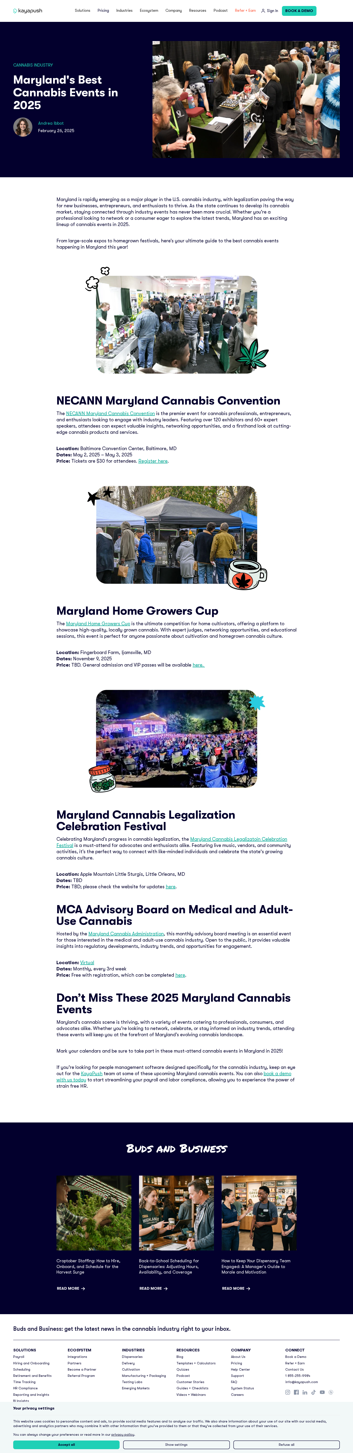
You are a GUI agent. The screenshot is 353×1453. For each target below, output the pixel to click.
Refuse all (286, 1445)
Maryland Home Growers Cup (98, 623)
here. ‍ (199, 665)
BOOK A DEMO (299, 11)
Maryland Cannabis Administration (126, 934)
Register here (153, 461)
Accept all (66, 1445)
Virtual (87, 962)
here (171, 886)
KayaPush (92, 1073)
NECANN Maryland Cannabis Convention (110, 413)
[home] (28, 11)
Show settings (176, 1445)
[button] (82, 11)
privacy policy (122, 1434)
